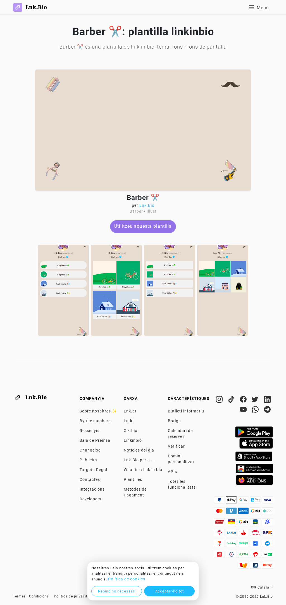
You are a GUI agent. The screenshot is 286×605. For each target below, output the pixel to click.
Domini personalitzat (181, 459)
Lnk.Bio (146, 205)
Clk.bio (130, 430)
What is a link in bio (143, 469)
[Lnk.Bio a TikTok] (232, 400)
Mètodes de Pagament (135, 492)
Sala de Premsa (95, 440)
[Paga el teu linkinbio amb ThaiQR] (256, 567)
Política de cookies (126, 579)
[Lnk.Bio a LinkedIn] (267, 400)
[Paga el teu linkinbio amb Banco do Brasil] (267, 523)
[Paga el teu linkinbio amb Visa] (267, 501)
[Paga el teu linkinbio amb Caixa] (232, 534)
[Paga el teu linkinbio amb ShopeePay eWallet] (267, 567)
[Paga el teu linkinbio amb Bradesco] (220, 534)
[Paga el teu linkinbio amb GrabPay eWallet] (232, 545)
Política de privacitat (72, 596)
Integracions (92, 489)
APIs (172, 471)
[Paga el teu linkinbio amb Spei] (267, 534)
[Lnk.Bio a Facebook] (244, 400)
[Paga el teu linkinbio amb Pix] (267, 512)
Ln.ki (129, 421)
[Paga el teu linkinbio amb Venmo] (232, 512)
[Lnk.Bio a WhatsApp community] (256, 410)
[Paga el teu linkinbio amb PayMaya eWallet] (244, 545)
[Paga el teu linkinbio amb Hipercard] (220, 523)
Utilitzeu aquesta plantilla (143, 226)
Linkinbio (133, 440)
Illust (152, 211)
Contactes (90, 479)
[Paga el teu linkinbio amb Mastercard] (220, 512)
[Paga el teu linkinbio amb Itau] (256, 523)
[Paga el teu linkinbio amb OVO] (232, 556)
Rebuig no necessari (116, 591)
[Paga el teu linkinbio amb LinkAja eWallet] (220, 556)
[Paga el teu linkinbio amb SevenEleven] (220, 545)
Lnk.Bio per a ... (139, 460)
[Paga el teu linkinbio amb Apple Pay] (232, 501)
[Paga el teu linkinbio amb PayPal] (220, 501)
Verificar (176, 446)
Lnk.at (130, 411)
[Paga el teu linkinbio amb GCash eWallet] (256, 545)
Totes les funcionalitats (182, 484)
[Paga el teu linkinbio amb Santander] (244, 534)
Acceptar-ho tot (169, 591)
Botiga (174, 421)
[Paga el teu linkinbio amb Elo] (256, 512)
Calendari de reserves (180, 433)
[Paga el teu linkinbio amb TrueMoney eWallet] (244, 567)
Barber (136, 211)
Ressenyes (90, 430)
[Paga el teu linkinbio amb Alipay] (256, 501)
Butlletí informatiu (186, 411)
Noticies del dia (139, 450)
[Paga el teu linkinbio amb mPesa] (244, 556)
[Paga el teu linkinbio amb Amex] (244, 512)
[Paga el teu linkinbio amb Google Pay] (244, 501)
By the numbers (95, 421)
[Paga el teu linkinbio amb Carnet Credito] (256, 534)
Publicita (88, 460)
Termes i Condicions (31, 596)
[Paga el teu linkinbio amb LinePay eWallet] (267, 556)
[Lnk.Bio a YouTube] (244, 410)
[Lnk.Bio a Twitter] (256, 400)
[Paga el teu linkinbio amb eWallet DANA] (267, 545)
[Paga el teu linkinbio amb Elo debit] (244, 523)
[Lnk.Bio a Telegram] (267, 410)
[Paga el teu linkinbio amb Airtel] (256, 556)
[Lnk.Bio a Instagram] (220, 400)
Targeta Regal (93, 469)
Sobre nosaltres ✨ (98, 411)
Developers (90, 499)
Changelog (90, 450)
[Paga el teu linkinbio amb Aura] (232, 523)
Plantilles (133, 479)
